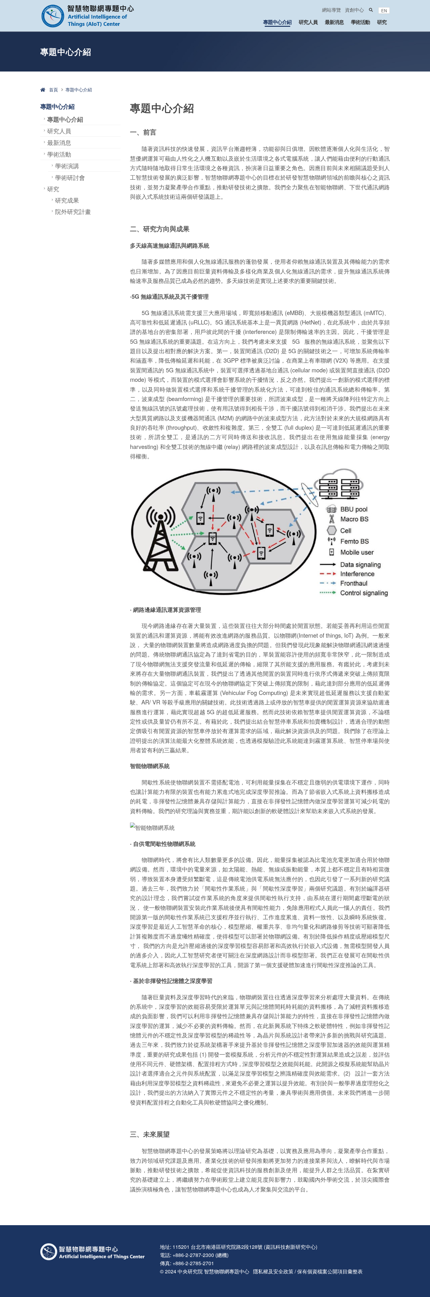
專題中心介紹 (277, 22)
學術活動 (360, 22)
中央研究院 (190, 1271)
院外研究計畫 (73, 211)
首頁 (51, 89)
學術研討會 (70, 177)
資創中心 (354, 9)
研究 (382, 22)
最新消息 (334, 22)
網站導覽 (331, 9)
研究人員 (308, 22)
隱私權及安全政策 (273, 1271)
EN (384, 11)
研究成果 (67, 200)
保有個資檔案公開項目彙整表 (330, 1271)
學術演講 (67, 165)
